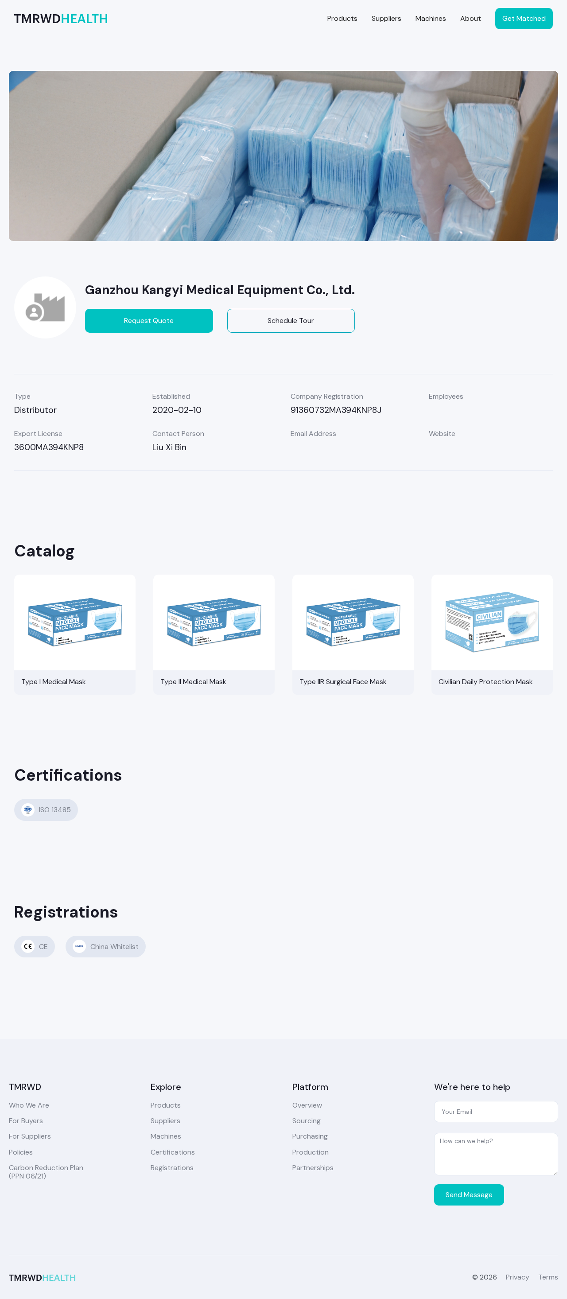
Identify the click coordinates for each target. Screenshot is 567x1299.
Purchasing (310, 1136)
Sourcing (306, 1120)
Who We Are (29, 1105)
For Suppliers (30, 1136)
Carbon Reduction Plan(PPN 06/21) (46, 1171)
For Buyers (26, 1120)
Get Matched (524, 18)
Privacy (517, 1277)
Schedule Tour (291, 320)
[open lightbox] (283, 156)
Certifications (173, 1152)
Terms (548, 1277)
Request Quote (149, 320)
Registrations (172, 1167)
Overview (307, 1105)
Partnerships (313, 1167)
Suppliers (386, 18)
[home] (60, 18)
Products (342, 18)
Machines (431, 18)
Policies (21, 1152)
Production (310, 1152)
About (470, 18)
